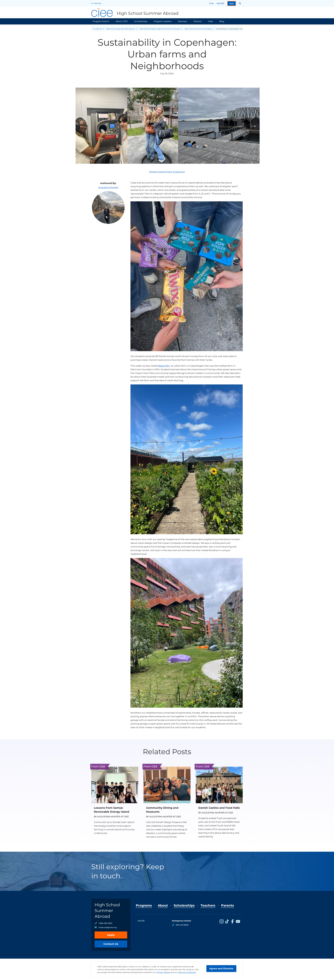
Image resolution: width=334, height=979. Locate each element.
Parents (197, 21)
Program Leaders (162, 21)
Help (210, 21)
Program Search (101, 21)
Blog (221, 21)
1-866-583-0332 (105, 923)
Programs (144, 905)
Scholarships (140, 21)
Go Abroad (97, 29)
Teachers (182, 21)
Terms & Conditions (187, 972)
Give (211, 3)
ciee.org (97, 3)
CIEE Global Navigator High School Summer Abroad (159, 29)
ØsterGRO (164, 365)
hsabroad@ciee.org (108, 927)
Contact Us (110, 943)
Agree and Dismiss (221, 968)
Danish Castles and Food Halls (219, 807)
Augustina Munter (108, 187)
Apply (231, 3)
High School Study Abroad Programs (120, 29)
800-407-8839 (182, 925)
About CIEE (122, 21)
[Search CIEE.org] (240, 3)
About (163, 905)
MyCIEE (220, 3)
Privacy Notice (163, 972)
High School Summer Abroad (107, 910)
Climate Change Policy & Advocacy (167, 172)
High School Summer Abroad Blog (198, 29)
